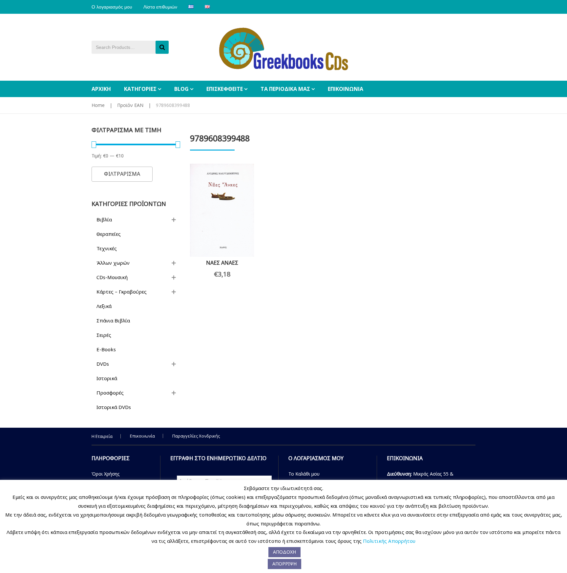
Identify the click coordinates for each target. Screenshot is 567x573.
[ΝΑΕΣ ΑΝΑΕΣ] (222, 210)
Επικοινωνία (142, 436)
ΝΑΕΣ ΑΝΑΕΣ (222, 262)
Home (98, 105)
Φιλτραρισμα (122, 173)
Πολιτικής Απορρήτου (389, 541)
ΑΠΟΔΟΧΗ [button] (284, 552)
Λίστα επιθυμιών (160, 7)
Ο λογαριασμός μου (112, 7)
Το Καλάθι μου (304, 474)
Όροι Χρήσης (106, 474)
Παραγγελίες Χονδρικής (196, 436)
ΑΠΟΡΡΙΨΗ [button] (284, 564)
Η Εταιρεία (102, 436)
